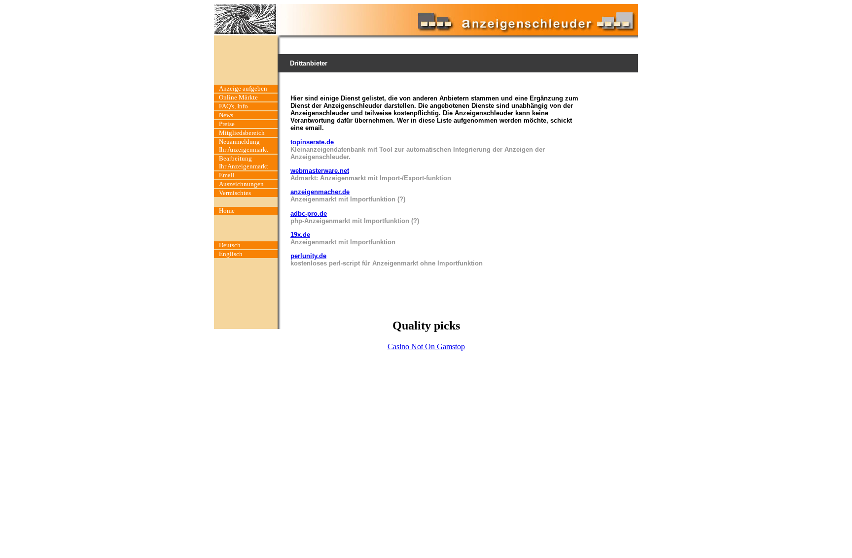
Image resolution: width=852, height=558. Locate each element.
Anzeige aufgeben (243, 88)
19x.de (300, 234)
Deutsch (230, 245)
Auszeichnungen (241, 184)
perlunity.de (308, 256)
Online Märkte (238, 97)
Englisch (231, 254)
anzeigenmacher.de (320, 192)
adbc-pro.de (308, 213)
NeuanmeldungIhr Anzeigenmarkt (243, 145)
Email (227, 175)
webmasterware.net (319, 170)
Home (227, 210)
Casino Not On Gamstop (426, 346)
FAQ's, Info (233, 106)
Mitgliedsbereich (242, 132)
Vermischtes (235, 193)
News (226, 115)
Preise (227, 124)
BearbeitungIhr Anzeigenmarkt (243, 162)
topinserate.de (312, 142)
